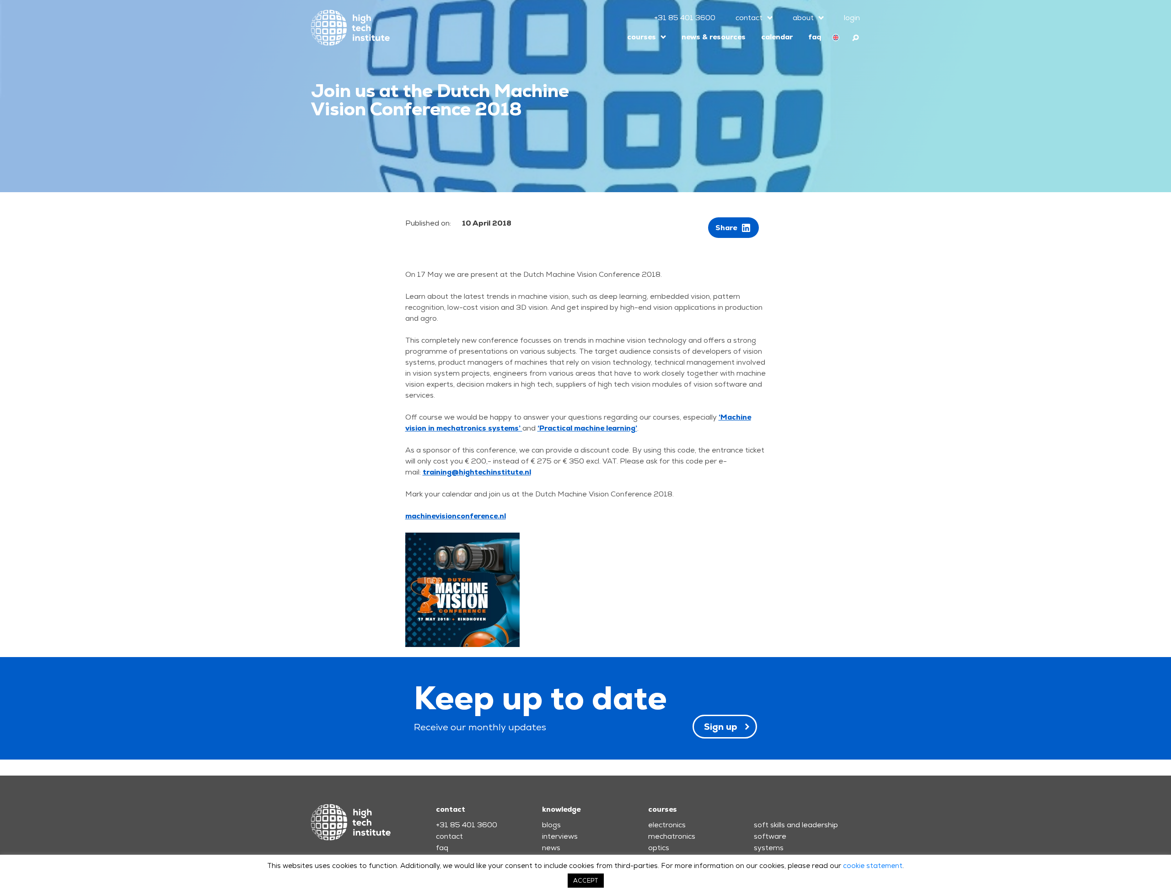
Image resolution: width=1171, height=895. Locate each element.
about (803, 17)
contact (749, 17)
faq (814, 37)
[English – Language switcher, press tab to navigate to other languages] (835, 37)
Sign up (720, 727)
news (551, 847)
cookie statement (872, 865)
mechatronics (671, 836)
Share (726, 227)
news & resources (714, 37)
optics (658, 847)
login (852, 17)
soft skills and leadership (796, 825)
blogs (551, 825)
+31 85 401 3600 (684, 17)
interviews (560, 836)
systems (769, 847)
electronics (667, 825)
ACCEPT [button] (585, 880)
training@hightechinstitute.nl (477, 472)
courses (641, 37)
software (770, 836)
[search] (856, 36)
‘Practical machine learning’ (587, 428)
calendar (777, 37)
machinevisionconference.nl (455, 516)
